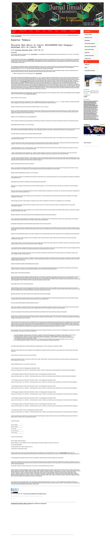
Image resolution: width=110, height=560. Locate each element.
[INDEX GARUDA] (13, 497)
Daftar (37, 30)
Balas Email (14, 52)
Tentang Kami (22, 30)
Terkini (50, 30)
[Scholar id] (11, 497)
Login (31, 30)
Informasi (64, 30)
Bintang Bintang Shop (23, 50)
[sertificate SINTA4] (91, 80)
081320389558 (34, 54)
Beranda (14, 30)
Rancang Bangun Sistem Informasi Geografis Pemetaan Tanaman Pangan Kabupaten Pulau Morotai (36, 35)
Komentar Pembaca (62, 35)
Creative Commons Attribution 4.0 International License (34, 493)
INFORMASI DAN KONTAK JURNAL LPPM (20, 503)
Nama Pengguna (87, 91)
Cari (44, 30)
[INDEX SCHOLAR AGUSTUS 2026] (91, 146)
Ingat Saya (88, 94)
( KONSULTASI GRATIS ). (31, 93)
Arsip (56, 30)
